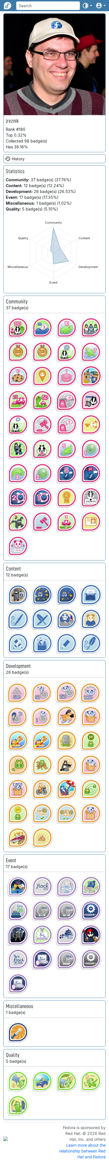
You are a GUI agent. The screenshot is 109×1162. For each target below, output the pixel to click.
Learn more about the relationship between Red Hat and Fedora (82, 1151)
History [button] (18, 158)
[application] (53, 252)
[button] (87, 5)
